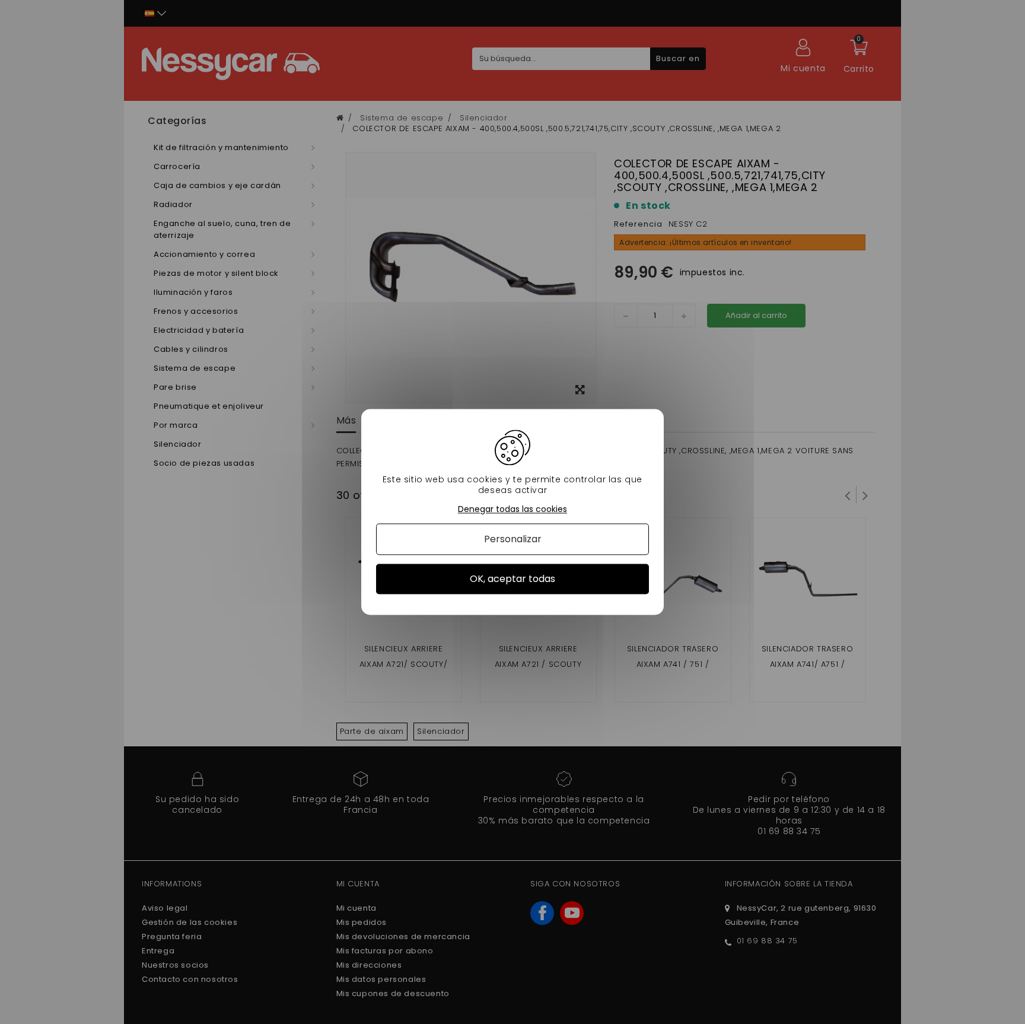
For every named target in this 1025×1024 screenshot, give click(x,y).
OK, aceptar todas (512, 579)
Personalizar (513, 539)
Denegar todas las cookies (512, 509)
